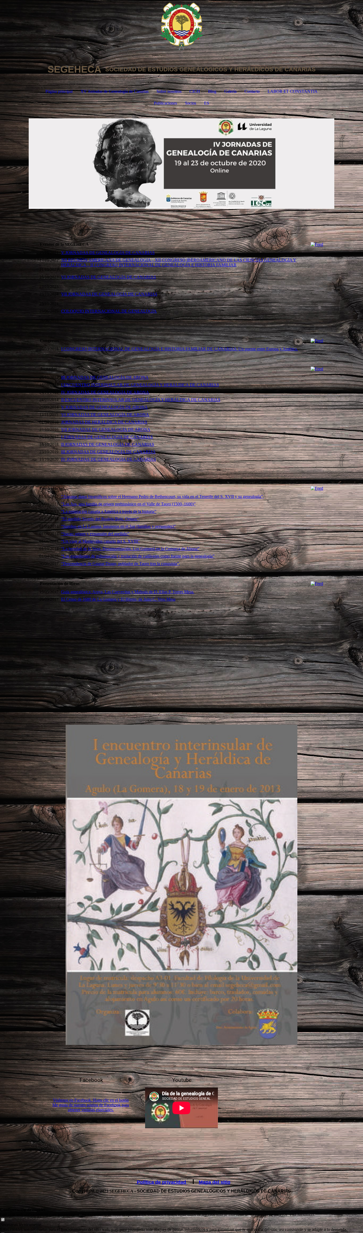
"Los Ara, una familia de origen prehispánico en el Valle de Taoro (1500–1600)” (128, 504)
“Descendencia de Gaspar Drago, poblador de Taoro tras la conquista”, (120, 563)
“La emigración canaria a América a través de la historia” (108, 511)
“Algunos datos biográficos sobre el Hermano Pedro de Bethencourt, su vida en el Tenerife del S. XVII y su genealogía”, (162, 496)
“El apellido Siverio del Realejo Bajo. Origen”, (100, 519)
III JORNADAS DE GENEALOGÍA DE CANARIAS (108, 452)
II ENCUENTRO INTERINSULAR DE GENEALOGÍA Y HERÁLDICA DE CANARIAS (140, 399)
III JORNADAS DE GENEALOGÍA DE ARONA (105, 377)
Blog (212, 91)
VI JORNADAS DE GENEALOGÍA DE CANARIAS (108, 277)
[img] (181, 26)
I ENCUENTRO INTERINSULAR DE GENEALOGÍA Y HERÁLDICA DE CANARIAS (140, 385)
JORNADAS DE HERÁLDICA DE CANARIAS (104, 422)
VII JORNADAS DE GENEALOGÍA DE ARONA (105, 429)
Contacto (252, 91)
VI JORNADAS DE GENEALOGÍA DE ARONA (105, 414)
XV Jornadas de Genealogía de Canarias (115, 91)
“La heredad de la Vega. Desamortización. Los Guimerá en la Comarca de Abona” (130, 548)
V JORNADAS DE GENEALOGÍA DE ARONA (104, 407)
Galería (230, 91)
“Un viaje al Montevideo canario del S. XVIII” (100, 541)
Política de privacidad (161, 1182)
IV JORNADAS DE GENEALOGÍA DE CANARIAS (108, 459)
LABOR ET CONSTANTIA (293, 91)
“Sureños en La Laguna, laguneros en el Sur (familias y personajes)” (118, 526)
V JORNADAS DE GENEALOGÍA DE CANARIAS (108, 252)
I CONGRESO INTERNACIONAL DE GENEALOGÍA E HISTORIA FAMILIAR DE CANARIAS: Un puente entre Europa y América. (179, 349)
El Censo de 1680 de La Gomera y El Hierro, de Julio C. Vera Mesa (118, 599)
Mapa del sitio (214, 1182)
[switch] (2, 1220)
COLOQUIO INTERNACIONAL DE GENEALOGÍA (109, 311)
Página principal (59, 91)
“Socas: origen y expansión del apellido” (95, 534)
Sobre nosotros (169, 91)
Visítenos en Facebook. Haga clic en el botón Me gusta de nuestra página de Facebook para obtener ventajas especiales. (90, 1105)
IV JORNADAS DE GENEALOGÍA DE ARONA (105, 392)
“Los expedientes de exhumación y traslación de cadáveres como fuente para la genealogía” (137, 556)
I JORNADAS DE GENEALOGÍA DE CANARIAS (107, 437)
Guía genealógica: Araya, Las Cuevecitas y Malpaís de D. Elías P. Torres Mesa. (127, 591)
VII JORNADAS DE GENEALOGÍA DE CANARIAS (109, 294)
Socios (190, 103)
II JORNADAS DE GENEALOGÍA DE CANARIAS (107, 444)
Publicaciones (165, 103)
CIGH (194, 91)
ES (206, 103)
